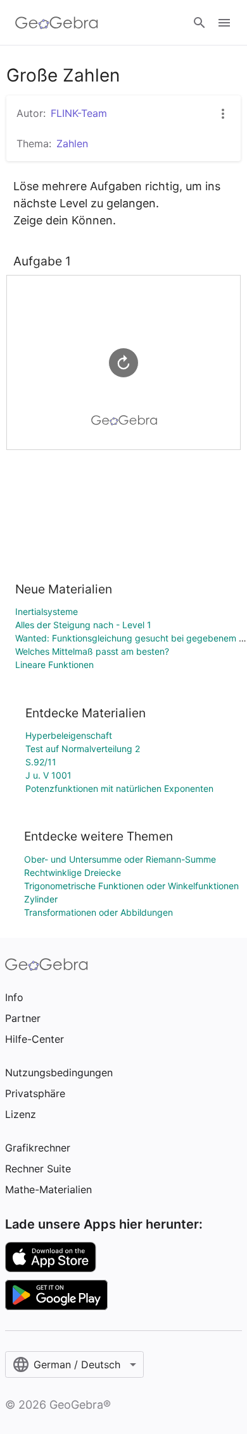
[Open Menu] (224, 22)
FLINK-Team (79, 113)
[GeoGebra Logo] (56, 22)
